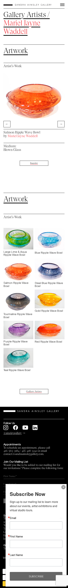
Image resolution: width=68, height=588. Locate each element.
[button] (59, 4)
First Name (16, 536)
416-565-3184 (11, 450)
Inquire (34, 163)
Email (13, 517)
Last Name (16, 554)
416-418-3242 (29, 450)
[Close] (63, 487)
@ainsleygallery (12, 433)
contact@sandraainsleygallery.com (23, 454)
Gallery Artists (24, 15)
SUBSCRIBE (36, 576)
